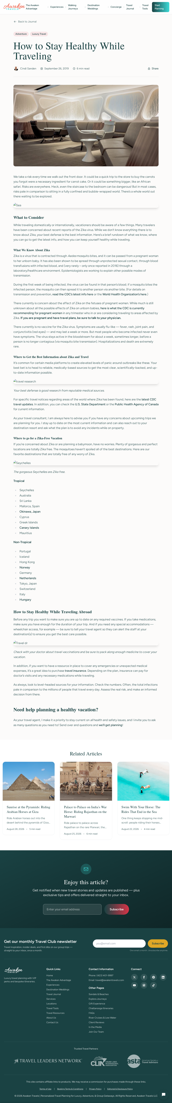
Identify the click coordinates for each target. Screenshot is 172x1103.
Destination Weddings (94, 7)
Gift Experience (97, 1003)
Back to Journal (27, 21)
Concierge (116, 7)
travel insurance (75, 671)
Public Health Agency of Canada (137, 404)
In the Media (95, 1027)
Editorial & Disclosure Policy (120, 1089)
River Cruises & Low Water (102, 1017)
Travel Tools (145, 7)
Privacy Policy (95, 1089)
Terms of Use (45, 1089)
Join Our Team (96, 1031)
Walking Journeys (73, 7)
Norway (24, 567)
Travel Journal (130, 7)
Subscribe (117, 909)
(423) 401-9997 (105, 975)
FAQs (92, 1013)
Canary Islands (29, 528)
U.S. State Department (90, 404)
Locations (51, 1003)
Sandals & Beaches (99, 994)
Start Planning (159, 7)
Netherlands (27, 578)
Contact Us (52, 1022)
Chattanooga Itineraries (101, 1008)
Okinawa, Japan (29, 511)
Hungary (25, 599)
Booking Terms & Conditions (70, 1089)
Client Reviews (96, 1022)
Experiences (56, 7)
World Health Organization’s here (124, 294)
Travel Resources (55, 1013)
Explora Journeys (98, 999)
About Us (51, 1017)
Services (51, 999)
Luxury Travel (39, 34)
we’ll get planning (110, 725)
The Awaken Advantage (32, 7)
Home (49, 975)
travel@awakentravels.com (109, 980)
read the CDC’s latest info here (72, 294)
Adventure (21, 34)
